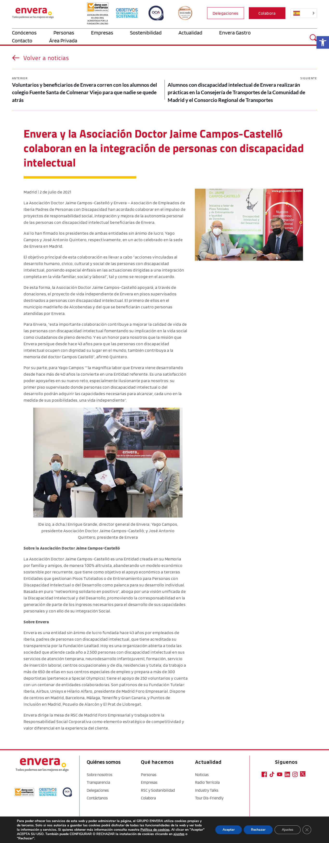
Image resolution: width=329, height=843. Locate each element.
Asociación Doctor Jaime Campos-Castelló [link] (69, 202)
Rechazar (258, 829)
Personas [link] (148, 774)
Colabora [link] (148, 798)
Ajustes (287, 829)
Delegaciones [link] (98, 790)
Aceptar (229, 829)
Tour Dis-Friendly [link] (209, 798)
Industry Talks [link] (206, 790)
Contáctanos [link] (97, 798)
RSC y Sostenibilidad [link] (158, 790)
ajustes (178, 834)
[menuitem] (32, 33)
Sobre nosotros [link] (99, 774)
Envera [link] (30, 632)
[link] (322, 42)
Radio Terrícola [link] (207, 782)
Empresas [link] (149, 782)
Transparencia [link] (98, 782)
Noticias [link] (202, 774)
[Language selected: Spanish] (302, 13)
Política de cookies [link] (155, 829)
